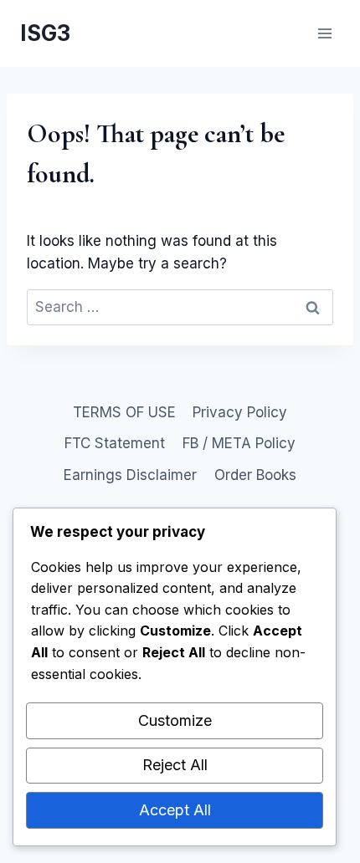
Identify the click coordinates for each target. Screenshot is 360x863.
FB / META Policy (239, 443)
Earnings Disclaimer (130, 475)
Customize (175, 720)
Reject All (175, 765)
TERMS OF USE (124, 412)
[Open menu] (324, 33)
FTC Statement (114, 443)
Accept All (175, 810)
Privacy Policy (240, 412)
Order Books (255, 475)
